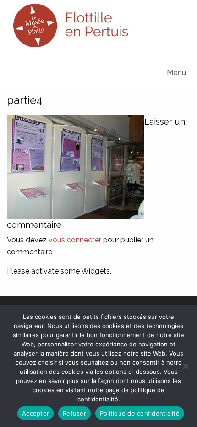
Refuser (74, 413)
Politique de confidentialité (140, 413)
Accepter (35, 413)
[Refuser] (185, 366)
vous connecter (75, 239)
